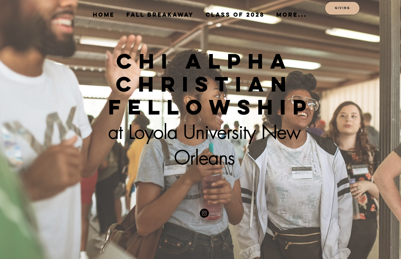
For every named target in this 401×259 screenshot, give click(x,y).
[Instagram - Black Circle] (204, 213)
